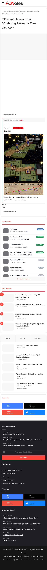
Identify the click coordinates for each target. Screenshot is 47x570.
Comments (38, 338)
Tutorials (19, 556)
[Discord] (41, 232)
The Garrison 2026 (16, 237)
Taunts (33, 556)
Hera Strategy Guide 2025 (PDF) (27, 345)
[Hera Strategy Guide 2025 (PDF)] (8, 348)
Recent (22, 338)
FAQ (13, 560)
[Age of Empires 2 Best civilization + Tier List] (8, 307)
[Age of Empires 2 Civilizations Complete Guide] (8, 317)
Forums (11, 11)
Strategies (26, 556)
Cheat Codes (7, 560)
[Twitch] (43, 232)
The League (13, 229)
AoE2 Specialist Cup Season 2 (12, 470)
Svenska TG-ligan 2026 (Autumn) (21, 252)
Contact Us (40, 560)
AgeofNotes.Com (35, 549)
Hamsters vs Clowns (16, 260)
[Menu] (3, 4)
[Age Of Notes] (14, 3)
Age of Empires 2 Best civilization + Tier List (30, 304)
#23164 (21, 120)
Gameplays (39, 556)
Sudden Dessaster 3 (16, 244)
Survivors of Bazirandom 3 (19, 275)
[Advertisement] (23, 85)
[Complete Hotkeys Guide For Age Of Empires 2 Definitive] (8, 298)
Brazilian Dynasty (16, 267)
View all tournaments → (23, 279)
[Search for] (44, 4)
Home (6, 11)
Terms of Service (31, 560)
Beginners (12, 556)
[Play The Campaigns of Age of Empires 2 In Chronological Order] (8, 327)
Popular (7, 338)
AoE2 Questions (20, 11)
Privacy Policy (20, 560)
